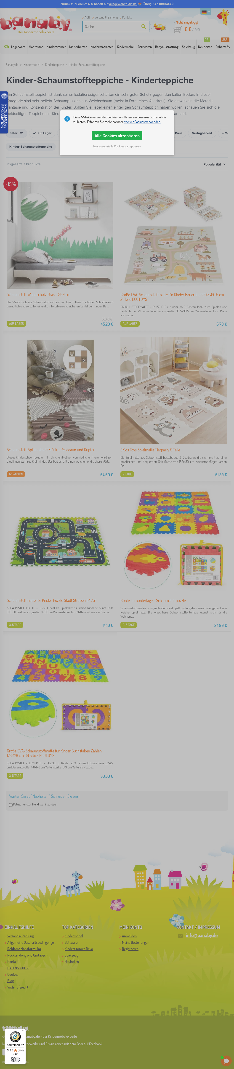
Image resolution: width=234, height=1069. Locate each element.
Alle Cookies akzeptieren (117, 136)
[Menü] (23, 1031)
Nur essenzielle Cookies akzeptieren (117, 146)
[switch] (15, 1059)
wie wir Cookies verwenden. (142, 122)
